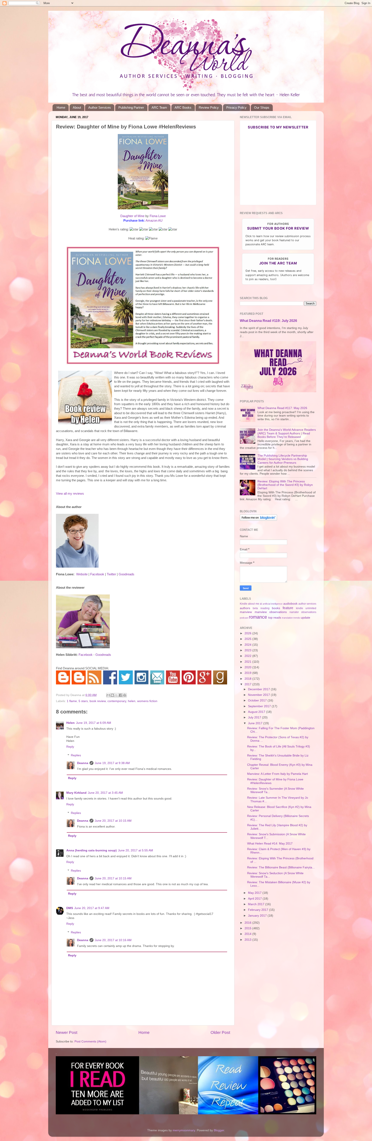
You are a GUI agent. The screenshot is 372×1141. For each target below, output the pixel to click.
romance (258, 617)
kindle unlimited (306, 608)
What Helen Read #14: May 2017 (270, 843)
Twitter (111, 574)
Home (61, 107)
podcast (244, 617)
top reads (274, 617)
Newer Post (66, 1032)
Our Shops (261, 107)
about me (253, 603)
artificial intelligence (272, 603)
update (305, 617)
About (77, 107)
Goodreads (126, 574)
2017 (248, 684)
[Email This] (108, 695)
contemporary (116, 701)
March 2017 (256, 904)
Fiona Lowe (158, 216)
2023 (248, 650)
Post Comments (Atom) (90, 1041)
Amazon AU (154, 220)
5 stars (83, 701)
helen (131, 701)
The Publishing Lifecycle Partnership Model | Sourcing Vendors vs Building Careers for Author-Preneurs (282, 459)
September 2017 (260, 706)
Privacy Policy (236, 107)
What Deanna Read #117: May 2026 (282, 408)
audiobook (290, 603)
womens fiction (147, 701)
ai (261, 603)
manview (246, 612)
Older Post (220, 1032)
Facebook (97, 574)
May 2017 (255, 892)
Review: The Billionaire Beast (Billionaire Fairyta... (281, 867)
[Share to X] (116, 695)
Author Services (99, 107)
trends (296, 617)
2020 (248, 667)
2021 (248, 661)
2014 (248, 934)
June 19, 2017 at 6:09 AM (93, 722)
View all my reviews (70, 493)
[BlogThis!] (112, 695)
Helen (70, 722)
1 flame (72, 701)
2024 (248, 644)
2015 (248, 928)
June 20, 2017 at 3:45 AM (105, 792)
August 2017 (257, 711)
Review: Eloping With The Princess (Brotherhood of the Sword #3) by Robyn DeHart (285, 485)
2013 (248, 939)
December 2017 (259, 689)
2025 (248, 639)
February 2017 (258, 909)
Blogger (219, 1130)
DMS (69, 908)
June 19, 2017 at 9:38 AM (112, 763)
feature (288, 608)
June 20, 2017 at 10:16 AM (113, 940)
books (276, 608)
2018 (248, 678)
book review (98, 701)
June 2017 (255, 723)
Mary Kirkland (76, 792)
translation (287, 617)
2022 (248, 656)
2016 (248, 922)
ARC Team (159, 107)
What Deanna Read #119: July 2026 (268, 321)
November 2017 (259, 694)
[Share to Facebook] (120, 695)
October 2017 (258, 700)
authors (245, 608)
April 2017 (255, 898)
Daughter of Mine (132, 216)
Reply (70, 746)
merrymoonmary (184, 1130)
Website (82, 574)
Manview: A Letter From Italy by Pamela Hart (277, 773)
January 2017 (258, 915)
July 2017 (255, 717)
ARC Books (183, 107)
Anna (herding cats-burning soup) (91, 850)
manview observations (271, 612)
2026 (248, 633)
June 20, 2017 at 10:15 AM (113, 820)
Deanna (82, 763)
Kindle (243, 603)
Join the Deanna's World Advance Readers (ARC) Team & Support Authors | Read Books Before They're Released (286, 433)
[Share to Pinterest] (124, 695)
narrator (294, 612)
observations (308, 612)
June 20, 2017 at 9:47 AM (91, 908)
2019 (248, 673)
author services (307, 603)
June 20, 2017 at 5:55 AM (135, 850)
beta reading (261, 608)
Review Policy (209, 107)
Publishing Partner (131, 107)
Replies (76, 755)
